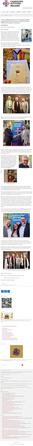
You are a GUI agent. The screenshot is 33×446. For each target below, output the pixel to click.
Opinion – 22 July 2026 (5, 410)
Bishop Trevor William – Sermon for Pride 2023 (11, 277)
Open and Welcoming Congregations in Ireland (9, 326)
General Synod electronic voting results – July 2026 (10, 408)
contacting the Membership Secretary (5, 360)
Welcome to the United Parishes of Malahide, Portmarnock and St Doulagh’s (13, 431)
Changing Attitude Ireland (7, 4)
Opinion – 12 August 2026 (6, 394)
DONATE (23, 12)
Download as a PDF (21, 275)
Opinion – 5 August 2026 (6, 397)
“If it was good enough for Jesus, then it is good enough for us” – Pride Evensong (14, 423)
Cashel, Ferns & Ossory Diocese (7, 329)
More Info (2, 376)
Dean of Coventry (4, 411)
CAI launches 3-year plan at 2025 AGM (8, 420)
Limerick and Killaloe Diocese (6, 336)
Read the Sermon (11, 40)
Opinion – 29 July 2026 (5, 403)
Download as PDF (16, 40)
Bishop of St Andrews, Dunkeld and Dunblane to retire (10, 404)
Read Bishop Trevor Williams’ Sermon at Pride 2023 (9, 275)
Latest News (12, 12)
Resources (18, 12)
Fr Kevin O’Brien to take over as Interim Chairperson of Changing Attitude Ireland (14, 427)
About (7, 12)
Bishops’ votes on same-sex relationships (8, 407)
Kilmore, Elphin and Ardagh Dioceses (8, 335)
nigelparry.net (22, 444)
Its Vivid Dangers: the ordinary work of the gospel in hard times (11, 426)
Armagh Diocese (4, 328)
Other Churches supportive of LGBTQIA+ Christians (10, 339)
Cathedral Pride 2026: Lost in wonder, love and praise (10, 416)
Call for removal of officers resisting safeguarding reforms (10, 396)
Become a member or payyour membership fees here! (27, 8)
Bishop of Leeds (4, 400)
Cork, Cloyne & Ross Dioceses (7, 332)
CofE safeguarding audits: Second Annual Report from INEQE (11, 401)
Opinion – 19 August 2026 (6, 393)
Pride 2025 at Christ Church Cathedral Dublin (9, 424)
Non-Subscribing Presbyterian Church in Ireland (9, 338)
